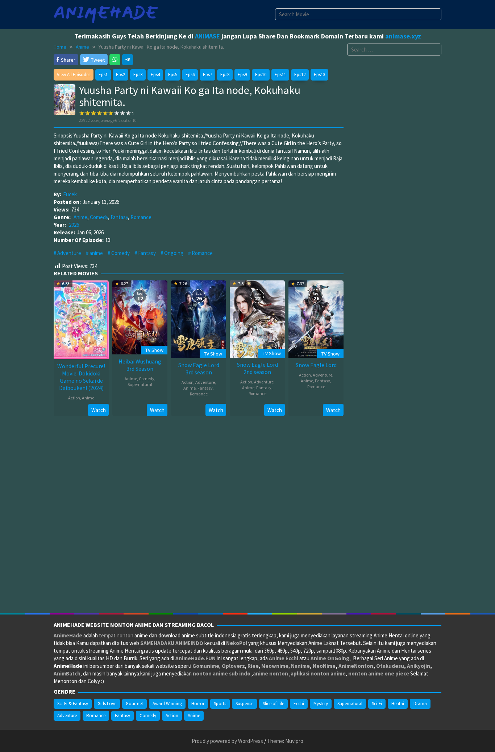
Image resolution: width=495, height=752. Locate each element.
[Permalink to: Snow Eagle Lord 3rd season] (198, 318)
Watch (98, 410)
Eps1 (103, 74)
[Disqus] (199, 517)
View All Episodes (73, 74)
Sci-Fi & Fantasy (72, 703)
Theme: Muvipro (285, 740)
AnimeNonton (355, 665)
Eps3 (137, 74)
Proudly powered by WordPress (227, 740)
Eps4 (155, 74)
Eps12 (299, 74)
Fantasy (119, 217)
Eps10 (260, 74)
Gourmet (134, 703)
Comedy (99, 217)
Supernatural (140, 384)
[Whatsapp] (114, 59)
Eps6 (190, 74)
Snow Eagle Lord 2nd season (257, 368)
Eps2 (120, 74)
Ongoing (173, 253)
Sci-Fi (377, 703)
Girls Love (106, 703)
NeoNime (324, 665)
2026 (74, 224)
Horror (197, 703)
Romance (140, 217)
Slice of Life (273, 703)
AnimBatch (67, 673)
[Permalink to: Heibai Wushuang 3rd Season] (140, 316)
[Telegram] (127, 59)
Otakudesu (390, 665)
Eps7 (207, 74)
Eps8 (224, 74)
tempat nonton (116, 635)
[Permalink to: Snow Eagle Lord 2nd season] (257, 318)
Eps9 (242, 74)
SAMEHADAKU (157, 643)
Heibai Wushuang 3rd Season (139, 365)
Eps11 (280, 74)
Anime (80, 217)
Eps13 (319, 74)
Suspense (244, 703)
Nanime (300, 665)
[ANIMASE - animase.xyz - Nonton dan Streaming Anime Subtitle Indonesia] (106, 14)
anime (96, 253)
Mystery (320, 703)
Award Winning (167, 703)
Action (74, 397)
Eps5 (172, 74)
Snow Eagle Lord (316, 365)
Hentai (397, 703)
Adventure (69, 253)
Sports (220, 703)
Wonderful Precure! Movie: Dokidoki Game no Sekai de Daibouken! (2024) (81, 376)
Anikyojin (418, 665)
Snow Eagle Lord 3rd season (198, 368)
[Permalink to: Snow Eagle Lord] (316, 318)
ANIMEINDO (189, 643)
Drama (420, 703)
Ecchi (299, 703)
